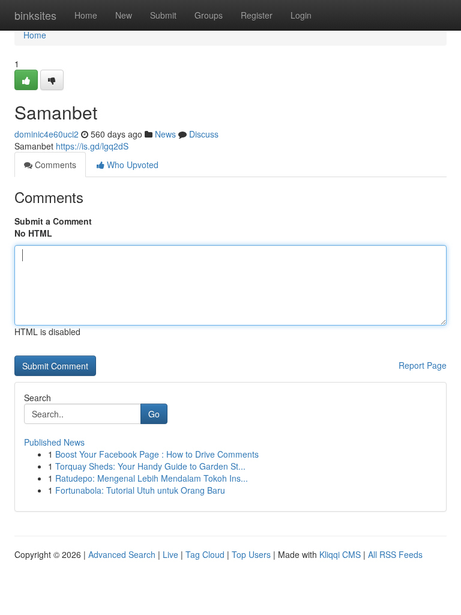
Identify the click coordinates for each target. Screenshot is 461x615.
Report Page (423, 365)
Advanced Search (121, 554)
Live (170, 554)
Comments (54, 165)
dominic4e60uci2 (46, 134)
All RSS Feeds (395, 554)
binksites (35, 15)
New (123, 15)
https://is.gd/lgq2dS (92, 146)
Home (85, 15)
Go (154, 414)
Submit (163, 15)
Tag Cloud (204, 554)
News (165, 134)
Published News (54, 442)
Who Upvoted (131, 165)
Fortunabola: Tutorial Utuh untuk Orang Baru (140, 490)
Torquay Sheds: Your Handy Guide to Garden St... (150, 466)
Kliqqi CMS (340, 554)
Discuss (203, 134)
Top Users (251, 554)
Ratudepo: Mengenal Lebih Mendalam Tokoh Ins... (151, 478)
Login (301, 15)
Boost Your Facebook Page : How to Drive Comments (157, 454)
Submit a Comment (53, 221)
